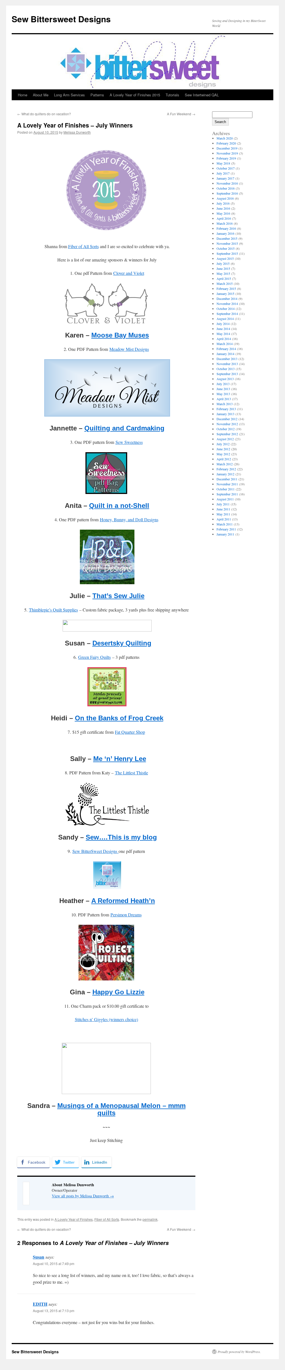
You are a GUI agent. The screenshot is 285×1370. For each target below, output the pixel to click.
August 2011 (225, 499)
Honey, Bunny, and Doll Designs (129, 519)
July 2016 (223, 203)
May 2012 (223, 454)
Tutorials (172, 94)
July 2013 (223, 383)
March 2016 (225, 223)
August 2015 (225, 258)
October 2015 (226, 248)
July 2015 (223, 263)
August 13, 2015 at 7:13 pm (53, 1310)
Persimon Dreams (126, 915)
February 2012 (226, 469)
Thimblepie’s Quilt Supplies (53, 610)
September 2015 (227, 253)
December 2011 (227, 479)
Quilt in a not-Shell (119, 505)
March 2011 (225, 524)
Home (22, 94)
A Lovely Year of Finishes (74, 1219)
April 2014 (224, 338)
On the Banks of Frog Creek (119, 718)
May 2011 (223, 514)
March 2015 (225, 283)
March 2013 (225, 404)
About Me (40, 94)
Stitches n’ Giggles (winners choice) (106, 1019)
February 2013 (226, 409)
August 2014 (225, 318)
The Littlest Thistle (131, 772)
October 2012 (226, 429)
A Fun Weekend (181, 113)
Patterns (97, 94)
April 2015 (224, 278)
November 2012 (227, 424)
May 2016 (223, 213)
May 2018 (223, 163)
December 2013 (227, 358)
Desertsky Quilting (121, 643)
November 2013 (227, 363)
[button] (106, 1153)
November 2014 (227, 303)
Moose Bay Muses (120, 335)
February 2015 (226, 288)
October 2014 (226, 308)
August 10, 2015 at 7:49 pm (53, 1263)
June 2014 (223, 328)
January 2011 (225, 534)
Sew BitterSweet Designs (95, 851)
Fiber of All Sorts (83, 246)
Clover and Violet (128, 273)
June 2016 (223, 208)
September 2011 (227, 494)
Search (220, 122)
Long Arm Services (69, 94)
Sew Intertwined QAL (202, 94)
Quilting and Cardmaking (124, 428)
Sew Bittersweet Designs (61, 19)
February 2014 (226, 348)
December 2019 (227, 148)
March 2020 (225, 138)
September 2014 (227, 313)
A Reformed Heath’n (123, 900)
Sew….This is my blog (121, 837)
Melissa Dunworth (77, 132)
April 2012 (224, 459)
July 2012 (223, 444)
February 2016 (226, 228)
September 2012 (227, 434)
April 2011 (224, 519)
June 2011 (223, 509)
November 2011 (227, 484)
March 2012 (225, 464)
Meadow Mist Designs (129, 349)
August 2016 (225, 198)
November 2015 (227, 243)
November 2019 (227, 153)
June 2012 (223, 449)
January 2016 (225, 233)
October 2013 (226, 368)
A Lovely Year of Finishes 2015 (135, 94)
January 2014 (225, 353)
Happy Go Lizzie (118, 992)
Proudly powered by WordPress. (239, 1351)
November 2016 (227, 183)
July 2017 (223, 173)
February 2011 (226, 529)
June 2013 (223, 388)
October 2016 (226, 188)
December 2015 (227, 238)
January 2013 (225, 414)
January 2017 (225, 178)
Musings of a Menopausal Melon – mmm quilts (121, 1109)
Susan (38, 1257)
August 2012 (225, 439)
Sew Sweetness (129, 442)
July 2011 (223, 504)
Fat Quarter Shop (130, 732)
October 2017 (226, 168)
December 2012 (227, 419)
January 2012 (225, 474)
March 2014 (225, 343)
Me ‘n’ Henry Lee (119, 758)
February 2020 (226, 143)
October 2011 (226, 489)
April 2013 (224, 399)
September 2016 (227, 193)
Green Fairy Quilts (94, 657)
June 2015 (223, 268)
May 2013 (223, 394)
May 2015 (223, 273)
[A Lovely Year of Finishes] (106, 233)
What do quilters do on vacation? (44, 113)
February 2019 (226, 158)
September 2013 (227, 373)
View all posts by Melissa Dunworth (83, 1195)
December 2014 (227, 298)
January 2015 (225, 293)
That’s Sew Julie (118, 596)
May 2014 (223, 333)
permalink (150, 1219)
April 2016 (224, 218)
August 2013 (225, 378)
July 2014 (223, 323)
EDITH (40, 1304)
